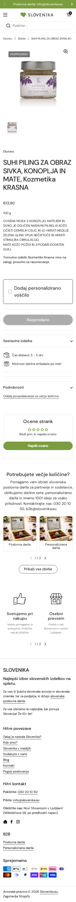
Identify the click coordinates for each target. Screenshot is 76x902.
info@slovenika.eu (26, 800)
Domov (7, 38)
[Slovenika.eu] (37, 15)
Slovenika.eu (49, 892)
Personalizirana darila (18, 848)
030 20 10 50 (28, 792)
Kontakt (9, 765)
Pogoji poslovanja (16, 771)
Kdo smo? (10, 742)
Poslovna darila (14, 842)
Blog (6, 760)
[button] (38, 341)
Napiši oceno (38, 445)
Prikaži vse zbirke (38, 569)
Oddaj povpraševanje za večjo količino (31, 396)
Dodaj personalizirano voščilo (37, 291)
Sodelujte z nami (15, 754)
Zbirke (22, 38)
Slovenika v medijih (17, 748)
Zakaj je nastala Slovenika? (22, 737)
